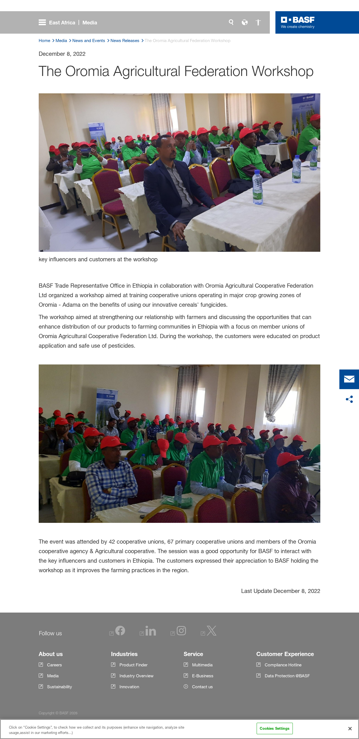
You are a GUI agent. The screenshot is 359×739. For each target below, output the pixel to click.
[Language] (244, 22)
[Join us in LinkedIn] (147, 634)
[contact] (349, 379)
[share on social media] (349, 399)
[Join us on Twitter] (209, 634)
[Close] (350, 728)
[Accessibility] (258, 22)
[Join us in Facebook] (117, 634)
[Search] (231, 22)
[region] (179, 729)
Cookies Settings (275, 728)
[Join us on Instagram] (178, 634)
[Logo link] (298, 22)
